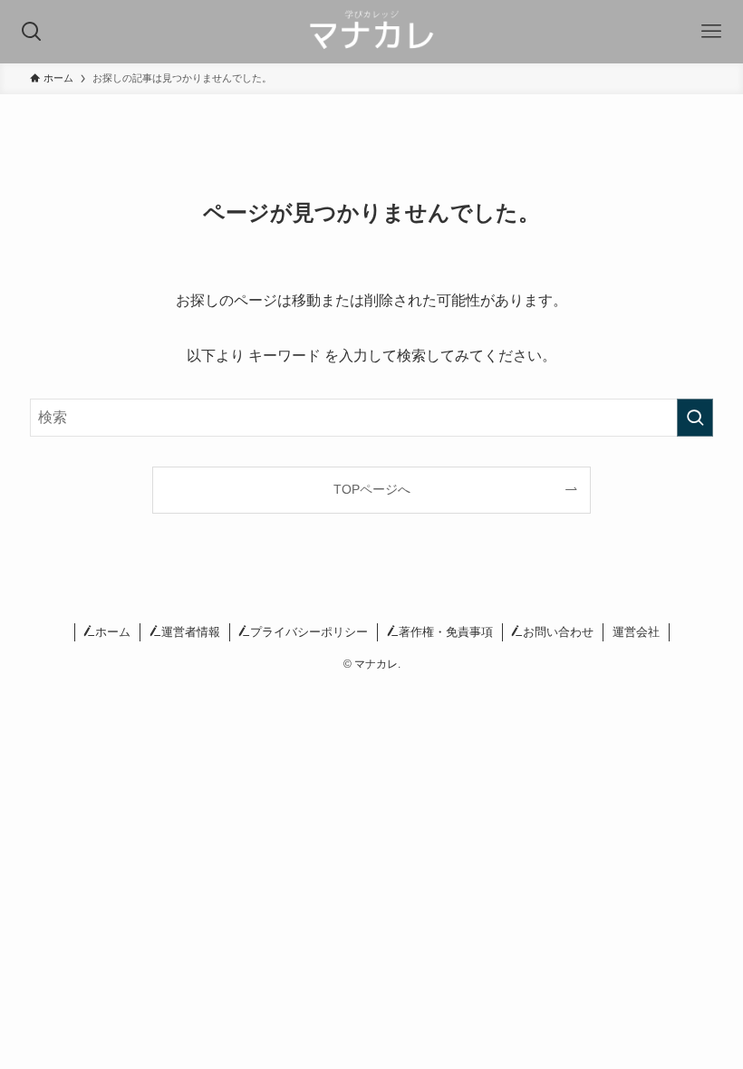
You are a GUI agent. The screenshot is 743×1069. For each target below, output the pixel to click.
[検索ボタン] (31, 31)
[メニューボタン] (711, 31)
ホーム (112, 632)
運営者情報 (190, 632)
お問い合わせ (558, 632)
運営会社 (636, 632)
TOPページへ (371, 489)
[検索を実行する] (695, 418)
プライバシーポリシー (309, 632)
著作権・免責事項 (446, 632)
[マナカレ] (372, 31)
